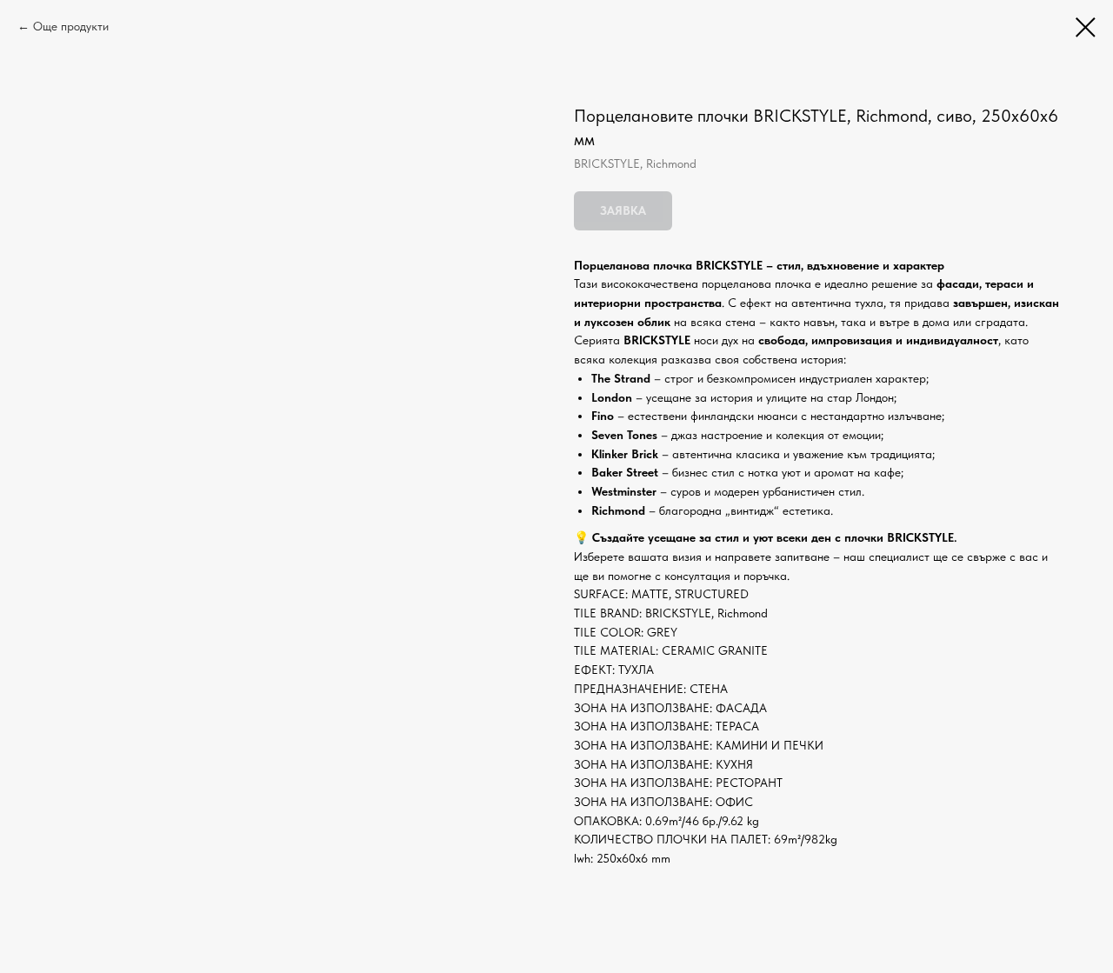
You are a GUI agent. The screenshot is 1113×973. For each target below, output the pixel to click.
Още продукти (71, 26)
